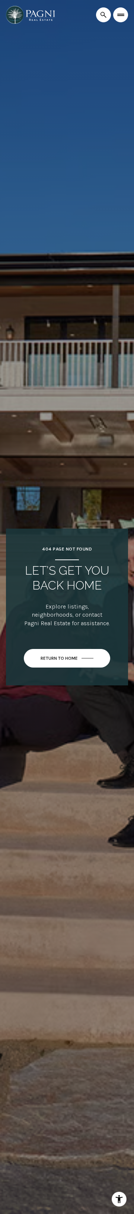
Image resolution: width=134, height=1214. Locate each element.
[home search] (103, 14)
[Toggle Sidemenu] (120, 14)
